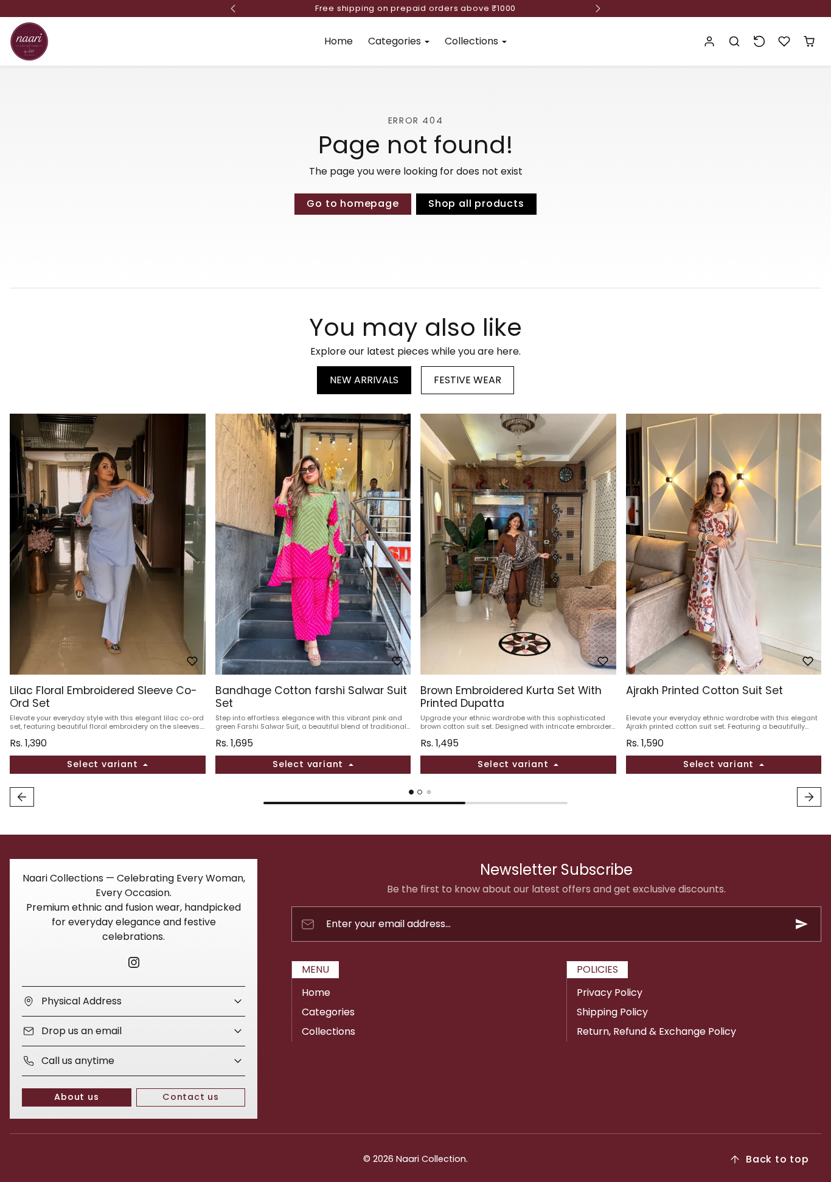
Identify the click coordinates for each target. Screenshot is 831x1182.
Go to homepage (352, 203)
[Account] (709, 41)
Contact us (190, 1097)
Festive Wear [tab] (467, 380)
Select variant (104, 764)
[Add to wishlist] (192, 661)
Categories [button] (395, 41)
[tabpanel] (415, 611)
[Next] (193, 544)
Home (338, 41)
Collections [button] (473, 41)
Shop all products (476, 203)
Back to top (777, 1159)
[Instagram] (133, 962)
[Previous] (22, 544)
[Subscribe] (801, 924)
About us (76, 1097)
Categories (328, 1012)
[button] (734, 41)
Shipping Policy (612, 1012)
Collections (328, 1031)
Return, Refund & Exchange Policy (656, 1031)
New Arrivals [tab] (364, 380)
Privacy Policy (609, 992)
